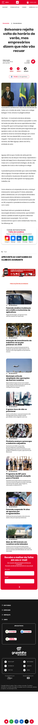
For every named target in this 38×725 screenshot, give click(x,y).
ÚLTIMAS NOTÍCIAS (14, 7)
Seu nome (7, 569)
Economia (6, 23)
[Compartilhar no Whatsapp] (11, 721)
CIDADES (24, 7)
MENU (7, 2)
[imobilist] (6, 721)
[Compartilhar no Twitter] (27, 721)
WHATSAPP (5, 7)
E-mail (6, 577)
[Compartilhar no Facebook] (16, 721)
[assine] (32, 721)
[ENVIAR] (19, 587)
